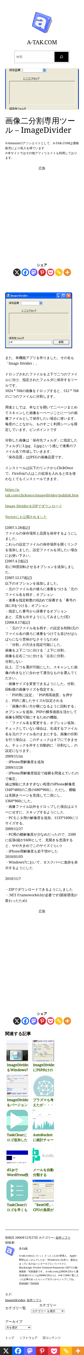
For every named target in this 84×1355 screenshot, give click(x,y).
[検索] (61, 57)
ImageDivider (15, 1300)
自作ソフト (63, 1237)
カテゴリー (47, 1305)
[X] (17, 272)
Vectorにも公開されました (26, 516)
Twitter (34, 1283)
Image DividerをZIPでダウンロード (33, 506)
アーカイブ (13, 1321)
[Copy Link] (59, 272)
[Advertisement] (42, 213)
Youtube (23, 1283)
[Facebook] (25, 272)
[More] (67, 272)
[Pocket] (50, 272)
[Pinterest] (42, 272)
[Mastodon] (33, 272)
